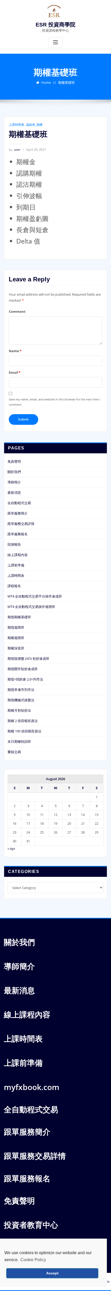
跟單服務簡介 (17, 513)
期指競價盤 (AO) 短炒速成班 (28, 658)
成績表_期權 (34, 124)
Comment (17, 311)
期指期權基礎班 (19, 617)
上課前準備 (15, 565)
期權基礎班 (66, 82)
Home (46, 82)
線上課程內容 (17, 554)
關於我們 (14, 471)
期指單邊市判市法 (20, 689)
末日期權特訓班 (19, 741)
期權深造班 (15, 648)
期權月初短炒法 (19, 710)
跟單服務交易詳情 (20, 523)
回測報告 (14, 544)
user (14, 149)
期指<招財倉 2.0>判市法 (25, 679)
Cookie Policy (33, 1260)
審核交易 (14, 751)
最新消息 (14, 492)
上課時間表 (16, 124)
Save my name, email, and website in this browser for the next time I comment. (54, 401)
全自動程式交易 (19, 503)
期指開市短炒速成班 (22, 669)
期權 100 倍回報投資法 (24, 731)
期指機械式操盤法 (20, 700)
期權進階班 (15, 637)
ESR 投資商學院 (55, 24)
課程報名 (14, 586)
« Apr (11, 848)
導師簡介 (14, 482)
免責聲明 (14, 461)
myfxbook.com (31, 1087)
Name (15, 351)
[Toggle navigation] (55, 42)
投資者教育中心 (31, 1224)
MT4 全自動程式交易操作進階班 (31, 606)
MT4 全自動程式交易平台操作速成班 (34, 596)
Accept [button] (52, 1273)
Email (14, 372)
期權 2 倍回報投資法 (22, 720)
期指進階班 (15, 627)
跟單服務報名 (17, 534)
